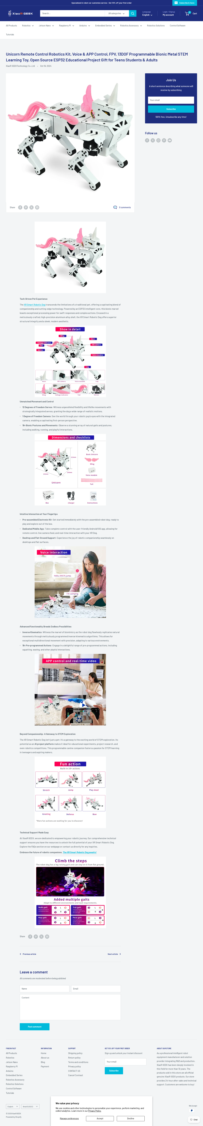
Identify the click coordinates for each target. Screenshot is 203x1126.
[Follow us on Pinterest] (164, 140)
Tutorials (10, 34)
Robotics (26, 25)
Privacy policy (74, 1066)
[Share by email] (37, 207)
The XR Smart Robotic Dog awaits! (80, 852)
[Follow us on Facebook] (147, 140)
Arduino (83, 25)
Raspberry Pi (65, 25)
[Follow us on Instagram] (158, 140)
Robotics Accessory (129, 25)
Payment (45, 1066)
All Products (11, 25)
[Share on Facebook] (20, 207)
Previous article (29, 954)
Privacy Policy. (94, 1111)
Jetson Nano (45, 25)
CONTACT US (74, 1071)
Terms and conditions (78, 1062)
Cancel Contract (75, 1075)
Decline (130, 1118)
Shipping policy (75, 1053)
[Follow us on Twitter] (153, 140)
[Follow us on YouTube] (170, 140)
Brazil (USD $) (28, 1106)
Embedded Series (103, 25)
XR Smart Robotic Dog (34, 304)
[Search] (132, 13)
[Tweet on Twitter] (31, 207)
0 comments (125, 207)
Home (43, 1053)
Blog (43, 1062)
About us (45, 1057)
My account (168, 15)
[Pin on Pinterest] (26, 207)
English (10, 1106)
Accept (100, 1118)
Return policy (74, 1057)
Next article (113, 954)
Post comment (34, 1026)
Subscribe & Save (186, 3)
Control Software (177, 25)
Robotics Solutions (156, 25)
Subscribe (171, 109)
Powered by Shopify (13, 1117)
